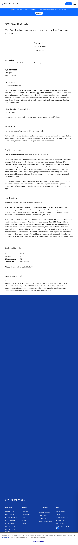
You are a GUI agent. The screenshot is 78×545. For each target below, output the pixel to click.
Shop (68, 4)
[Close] (75, 535)
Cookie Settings (38, 541)
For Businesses (10, 523)
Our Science (26, 514)
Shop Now (39, 13)
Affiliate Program (44, 512)
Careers (24, 523)
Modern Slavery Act (62, 517)
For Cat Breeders (10, 520)
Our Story (25, 511)
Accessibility (60, 520)
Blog (23, 517)
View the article (43, 291)
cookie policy (6, 537)
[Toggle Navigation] (74, 3)
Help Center (43, 515)
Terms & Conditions (45, 521)
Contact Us (42, 518)
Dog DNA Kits (9, 511)
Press (24, 520)
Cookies (58, 514)
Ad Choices (59, 523)
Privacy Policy (60, 511)
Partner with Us (10, 526)
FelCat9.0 (28, 267)
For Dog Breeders (11, 517)
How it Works (9, 514)
